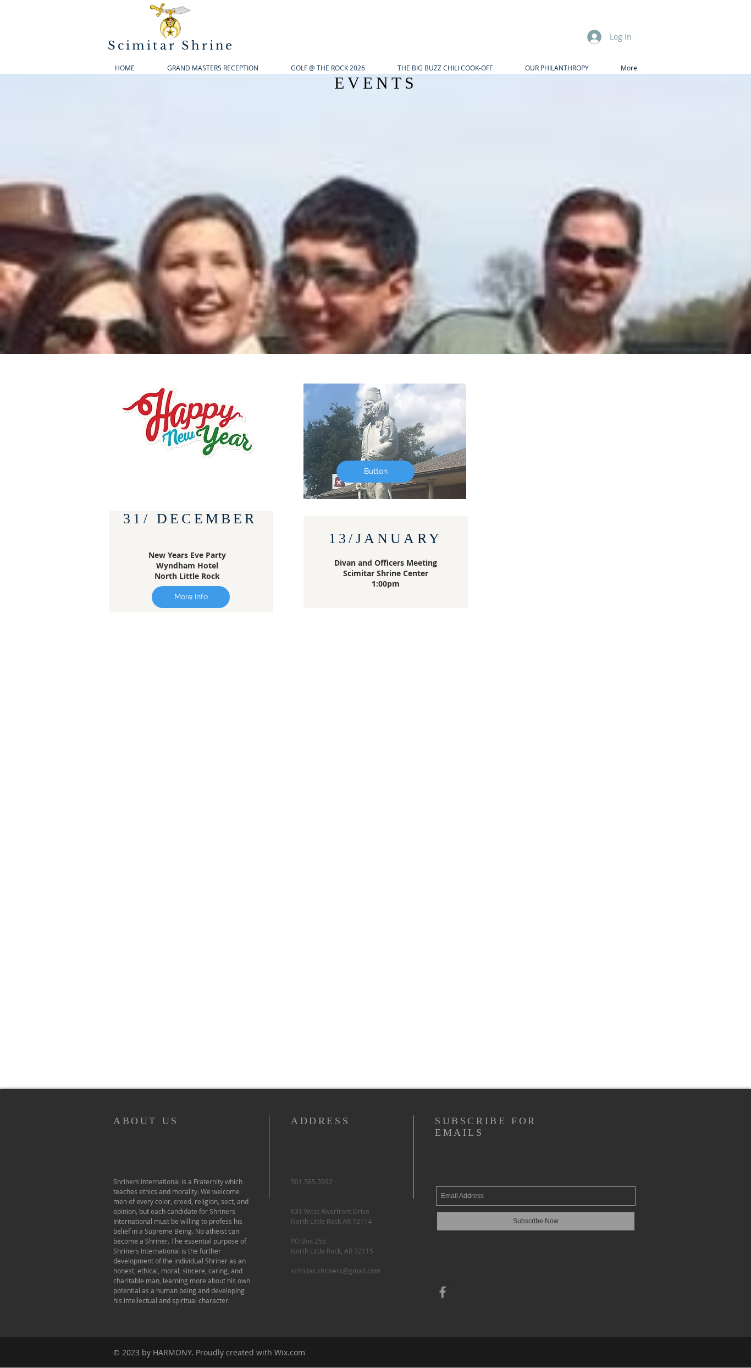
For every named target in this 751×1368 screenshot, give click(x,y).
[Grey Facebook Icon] (442, 1292)
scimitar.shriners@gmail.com (335, 1270)
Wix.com (289, 1352)
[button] (375, 472)
